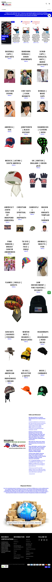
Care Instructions (17, 549)
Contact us (16, 541)
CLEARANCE (28, 547)
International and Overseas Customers (22, 512)
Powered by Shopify (21, 564)
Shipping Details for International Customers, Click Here (24, 523)
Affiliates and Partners (30, 549)
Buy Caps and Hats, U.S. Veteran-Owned (11, 564)
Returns (15, 543)
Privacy (15, 551)
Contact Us (28, 541)
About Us (28, 539)
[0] (49, 15)
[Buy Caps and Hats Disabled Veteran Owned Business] (6, 3)
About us (15, 539)
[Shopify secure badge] (4, 567)
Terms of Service (17, 555)
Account (49, 9)
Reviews (27, 551)
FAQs (15, 553)
